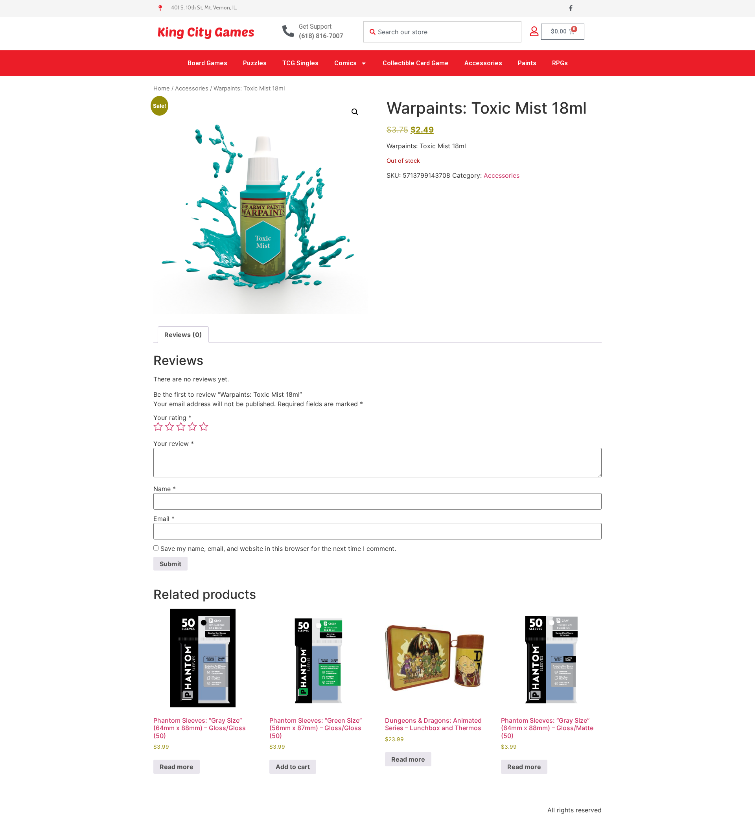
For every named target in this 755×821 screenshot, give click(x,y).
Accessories (483, 63)
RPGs (560, 63)
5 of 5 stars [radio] (203, 426)
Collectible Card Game (416, 63)
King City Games (205, 31)
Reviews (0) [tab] (183, 335)
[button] (355, 112)
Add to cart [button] (293, 767)
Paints (527, 63)
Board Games (207, 63)
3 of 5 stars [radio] (181, 426)
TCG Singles (300, 63)
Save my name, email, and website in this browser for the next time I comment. (278, 548)
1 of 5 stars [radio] (158, 426)
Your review (173, 443)
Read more (176, 767)
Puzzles (255, 63)
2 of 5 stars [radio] (169, 426)
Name (164, 489)
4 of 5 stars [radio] (192, 426)
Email (164, 518)
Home (161, 88)
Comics (345, 63)
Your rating (172, 417)
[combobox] (442, 31)
